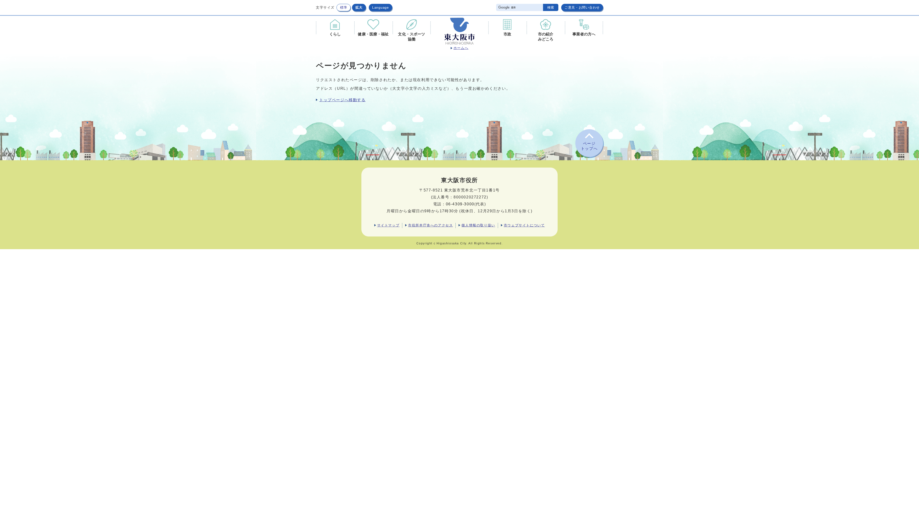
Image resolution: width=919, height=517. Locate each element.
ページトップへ (589, 146)
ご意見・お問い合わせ (582, 7)
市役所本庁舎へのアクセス (430, 225)
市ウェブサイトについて (524, 225)
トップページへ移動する (342, 100)
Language (380, 7)
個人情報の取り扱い (478, 225)
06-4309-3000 (460, 204)
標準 (343, 7)
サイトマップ (388, 225)
